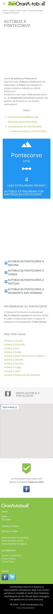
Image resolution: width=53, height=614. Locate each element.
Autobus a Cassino (13, 340)
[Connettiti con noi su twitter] (12, 579)
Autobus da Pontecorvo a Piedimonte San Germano (26, 291)
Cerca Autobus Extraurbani (14, 537)
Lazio (24, 11)
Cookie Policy (8, 561)
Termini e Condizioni (11, 555)
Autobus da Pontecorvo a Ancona (26, 263)
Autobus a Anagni (12, 352)
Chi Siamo (6, 519)
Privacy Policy (8, 558)
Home (5, 11)
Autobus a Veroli (12, 371)
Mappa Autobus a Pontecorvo (29, 131)
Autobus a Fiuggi (12, 367)
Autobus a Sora (11, 348)
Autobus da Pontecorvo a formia (26, 272)
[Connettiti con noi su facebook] (26, 491)
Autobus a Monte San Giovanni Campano (24, 356)
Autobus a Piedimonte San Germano (22, 375)
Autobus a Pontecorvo (11, 13)
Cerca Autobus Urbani (12, 540)
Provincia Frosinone (35, 11)
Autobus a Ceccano (14, 363)
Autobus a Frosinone (14, 344)
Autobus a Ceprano (13, 359)
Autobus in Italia (15, 11)
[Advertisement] (26, 53)
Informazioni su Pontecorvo (25, 126)
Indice (26, 110)
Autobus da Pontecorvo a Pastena (26, 281)
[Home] (27, 5)
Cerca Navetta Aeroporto (14, 544)
